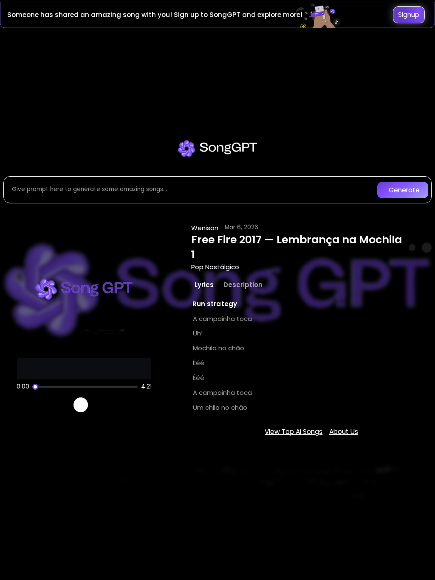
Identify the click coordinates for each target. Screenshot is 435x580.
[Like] (412, 247)
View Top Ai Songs (293, 431)
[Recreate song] (104, 405)
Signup (408, 14)
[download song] (427, 247)
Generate (404, 190)
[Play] (80, 404)
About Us (343, 431)
